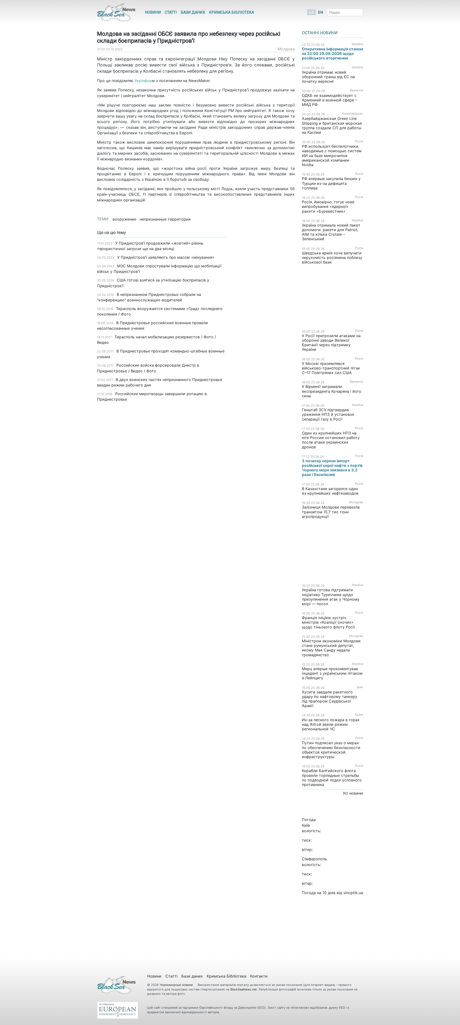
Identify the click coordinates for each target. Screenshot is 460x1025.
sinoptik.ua (353, 892)
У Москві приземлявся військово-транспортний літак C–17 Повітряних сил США (331, 368)
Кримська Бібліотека (231, 12)
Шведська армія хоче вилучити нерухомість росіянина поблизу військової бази (332, 257)
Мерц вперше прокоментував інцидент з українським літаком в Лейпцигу (332, 673)
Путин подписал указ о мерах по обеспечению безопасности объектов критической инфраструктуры (331, 749)
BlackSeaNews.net (243, 989)
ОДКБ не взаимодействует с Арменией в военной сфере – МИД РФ (329, 100)
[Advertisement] (264, 306)
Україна (357, 44)
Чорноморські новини (177, 985)
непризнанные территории (165, 219)
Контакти (259, 976)
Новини (153, 12)
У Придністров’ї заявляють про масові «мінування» (165, 257)
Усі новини (353, 793)
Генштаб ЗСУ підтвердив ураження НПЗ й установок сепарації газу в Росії (328, 414)
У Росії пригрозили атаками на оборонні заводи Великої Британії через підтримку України (331, 342)
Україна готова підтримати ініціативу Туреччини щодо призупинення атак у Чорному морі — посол (330, 596)
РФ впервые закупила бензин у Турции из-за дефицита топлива (331, 183)
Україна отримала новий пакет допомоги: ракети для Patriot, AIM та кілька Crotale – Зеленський (331, 232)
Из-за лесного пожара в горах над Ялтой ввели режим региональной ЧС (331, 724)
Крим (359, 714)
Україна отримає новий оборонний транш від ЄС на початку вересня (328, 77)
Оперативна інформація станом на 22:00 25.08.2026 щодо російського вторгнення (332, 53)
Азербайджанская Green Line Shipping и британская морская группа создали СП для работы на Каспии (332, 125)
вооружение (124, 219)
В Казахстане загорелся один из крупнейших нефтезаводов (330, 491)
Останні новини (320, 32)
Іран (360, 687)
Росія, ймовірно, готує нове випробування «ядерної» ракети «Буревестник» (328, 206)
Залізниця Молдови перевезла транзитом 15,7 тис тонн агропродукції (331, 512)
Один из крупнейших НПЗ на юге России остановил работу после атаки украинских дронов (331, 440)
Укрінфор (143, 80)
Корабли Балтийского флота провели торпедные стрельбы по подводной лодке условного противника (332, 777)
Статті (171, 12)
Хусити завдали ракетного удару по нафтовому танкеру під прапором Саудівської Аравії (329, 699)
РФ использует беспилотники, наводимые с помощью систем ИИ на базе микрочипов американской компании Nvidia (332, 155)
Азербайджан (352, 113)
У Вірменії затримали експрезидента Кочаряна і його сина (331, 391)
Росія (359, 141)
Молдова (286, 49)
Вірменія (356, 90)
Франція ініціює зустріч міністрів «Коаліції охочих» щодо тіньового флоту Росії (328, 622)
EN (320, 12)
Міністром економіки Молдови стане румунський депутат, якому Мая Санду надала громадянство (331, 647)
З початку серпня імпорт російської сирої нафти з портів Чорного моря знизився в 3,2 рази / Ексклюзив (332, 467)
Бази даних (193, 12)
